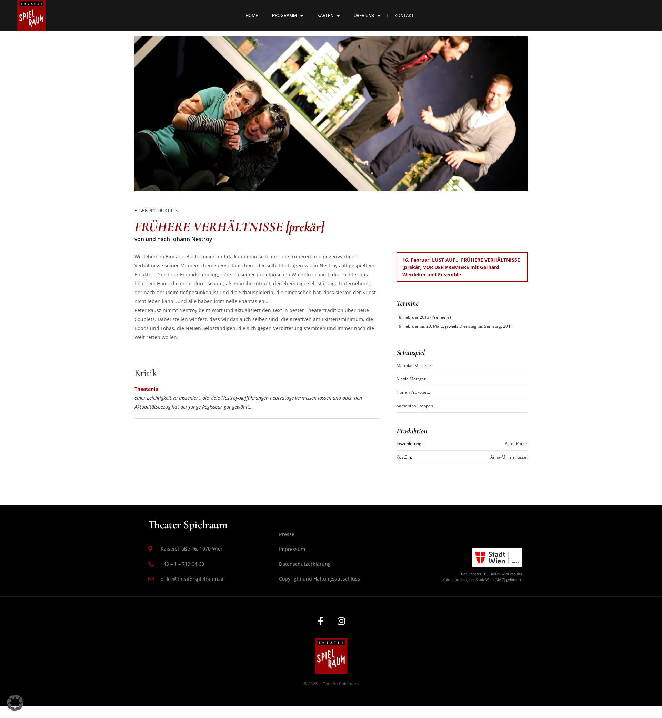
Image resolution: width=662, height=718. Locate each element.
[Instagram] (341, 621)
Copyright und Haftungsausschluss (319, 578)
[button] (15, 703)
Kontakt (404, 15)
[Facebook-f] (321, 621)
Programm (284, 15)
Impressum (292, 549)
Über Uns (364, 15)
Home (251, 15)
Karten (325, 15)
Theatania (146, 389)
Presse (286, 534)
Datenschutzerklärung (305, 564)
